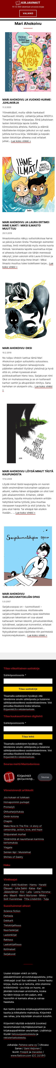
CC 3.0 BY (39, 1055)
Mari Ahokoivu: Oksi (17, 348)
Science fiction (12, 911)
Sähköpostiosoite (15, 675)
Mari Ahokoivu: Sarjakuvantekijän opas (21, 595)
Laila (29, 891)
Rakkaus (8, 939)
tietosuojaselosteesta (23, 1034)
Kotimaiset (9, 949)
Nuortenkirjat (11, 930)
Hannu (33, 884)
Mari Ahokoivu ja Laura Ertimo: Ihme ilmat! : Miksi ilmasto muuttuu (26, 225)
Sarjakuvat (10, 953)
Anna (6, 884)
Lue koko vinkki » (21, 141)
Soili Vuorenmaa (13, 898)
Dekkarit (8, 920)
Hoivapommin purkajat (16, 802)
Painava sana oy (28, 1044)
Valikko (28, 13)
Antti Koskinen (19, 884)
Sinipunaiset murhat (15, 834)
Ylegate (8, 847)
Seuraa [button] (45, 777)
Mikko (42, 895)
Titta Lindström (32, 898)
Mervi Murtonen (28, 895)
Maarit (13, 895)
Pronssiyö (9, 806)
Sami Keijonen (32, 1048)
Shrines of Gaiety (13, 856)
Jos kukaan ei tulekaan (16, 797)
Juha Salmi (21, 888)
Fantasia (8, 915)
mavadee (37, 1051)
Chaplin (8, 821)
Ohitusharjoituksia (14, 811)
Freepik (24, 1051)
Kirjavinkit (30, 2)
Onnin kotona (11, 816)
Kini (22, 891)
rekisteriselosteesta (15, 1037)
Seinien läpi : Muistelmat (17, 852)
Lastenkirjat (10, 934)
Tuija (46, 898)
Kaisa (32, 888)
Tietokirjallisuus (12, 925)
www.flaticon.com (21, 1055)
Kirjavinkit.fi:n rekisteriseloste (19, 709)
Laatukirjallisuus (13, 944)
